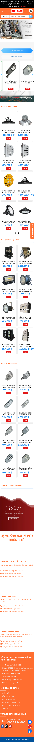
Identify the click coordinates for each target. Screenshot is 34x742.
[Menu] (2, 11)
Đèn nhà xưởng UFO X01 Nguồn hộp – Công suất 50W (9, 222)
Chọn (8, 88)
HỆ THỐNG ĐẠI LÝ (8, 699)
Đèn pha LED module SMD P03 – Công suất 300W (25, 345)
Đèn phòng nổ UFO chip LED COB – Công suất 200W (8, 192)
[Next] (32, 75)
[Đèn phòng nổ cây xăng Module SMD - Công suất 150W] (8, 150)
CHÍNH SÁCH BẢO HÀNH (11, 706)
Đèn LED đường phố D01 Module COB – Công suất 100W (9, 441)
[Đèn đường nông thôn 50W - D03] (25, 70)
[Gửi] (31, 16)
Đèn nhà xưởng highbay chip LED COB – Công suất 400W (25, 132)
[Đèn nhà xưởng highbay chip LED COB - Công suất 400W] (25, 120)
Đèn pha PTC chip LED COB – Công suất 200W (8, 345)
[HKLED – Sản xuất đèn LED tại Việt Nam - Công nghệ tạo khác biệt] (17, 11)
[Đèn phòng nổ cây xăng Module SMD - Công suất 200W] (25, 150)
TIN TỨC (5, 709)
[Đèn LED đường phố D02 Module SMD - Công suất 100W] (8, 70)
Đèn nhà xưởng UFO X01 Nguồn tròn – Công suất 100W (25, 222)
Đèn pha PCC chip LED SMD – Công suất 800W (25, 290)
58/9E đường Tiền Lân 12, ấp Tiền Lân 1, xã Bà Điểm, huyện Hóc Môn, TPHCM (16, 635)
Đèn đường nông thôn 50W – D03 (25, 82)
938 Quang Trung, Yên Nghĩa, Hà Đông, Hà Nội (16, 565)
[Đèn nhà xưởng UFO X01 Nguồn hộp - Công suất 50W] (8, 210)
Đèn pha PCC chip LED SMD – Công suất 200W (8, 318)
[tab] (17, 50)
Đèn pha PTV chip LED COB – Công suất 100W (8, 263)
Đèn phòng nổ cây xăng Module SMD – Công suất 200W (25, 162)
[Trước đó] (15, 233)
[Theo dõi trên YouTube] (10, 726)
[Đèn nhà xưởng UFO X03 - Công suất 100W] (25, 180)
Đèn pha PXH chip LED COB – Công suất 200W (25, 263)
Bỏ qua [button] (23, 6)
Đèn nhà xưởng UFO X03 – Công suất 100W (25, 192)
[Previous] (2, 75)
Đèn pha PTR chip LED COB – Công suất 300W (8, 290)
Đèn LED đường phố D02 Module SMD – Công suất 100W (8, 82)
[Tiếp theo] (18, 233)
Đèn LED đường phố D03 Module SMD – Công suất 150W (9, 469)
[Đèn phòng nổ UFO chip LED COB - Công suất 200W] (8, 180)
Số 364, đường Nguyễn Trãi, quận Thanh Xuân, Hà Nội (16, 600)
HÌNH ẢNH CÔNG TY (9, 696)
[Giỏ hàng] (31, 11)
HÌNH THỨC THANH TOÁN (11, 702)
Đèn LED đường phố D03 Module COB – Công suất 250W (25, 414)
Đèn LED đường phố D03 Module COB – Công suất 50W (25, 469)
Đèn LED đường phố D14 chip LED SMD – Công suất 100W (25, 386)
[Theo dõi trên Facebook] (2, 726)
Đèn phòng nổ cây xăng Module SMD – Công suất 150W (8, 162)
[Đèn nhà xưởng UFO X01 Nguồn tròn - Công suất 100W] (25, 210)
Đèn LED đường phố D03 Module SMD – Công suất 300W (9, 414)
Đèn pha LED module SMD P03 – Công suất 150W (25, 318)
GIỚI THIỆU (6, 693)
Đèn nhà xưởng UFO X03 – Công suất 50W (9, 131)
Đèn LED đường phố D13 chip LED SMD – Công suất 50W (9, 386)
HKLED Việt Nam (23, 739)
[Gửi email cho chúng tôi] (6, 726)
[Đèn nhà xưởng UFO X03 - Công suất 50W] (8, 120)
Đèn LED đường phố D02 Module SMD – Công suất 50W (25, 441)
